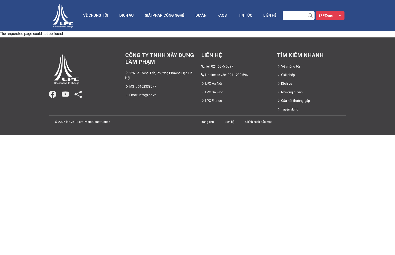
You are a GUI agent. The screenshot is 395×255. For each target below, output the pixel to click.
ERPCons (326, 15)
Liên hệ (269, 15)
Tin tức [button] (245, 15)
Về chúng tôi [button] (95, 15)
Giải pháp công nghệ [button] (164, 15)
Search (313, 14)
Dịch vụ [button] (126, 15)
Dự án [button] (200, 15)
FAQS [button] (222, 15)
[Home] (63, 15)
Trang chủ (207, 122)
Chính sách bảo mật (258, 122)
